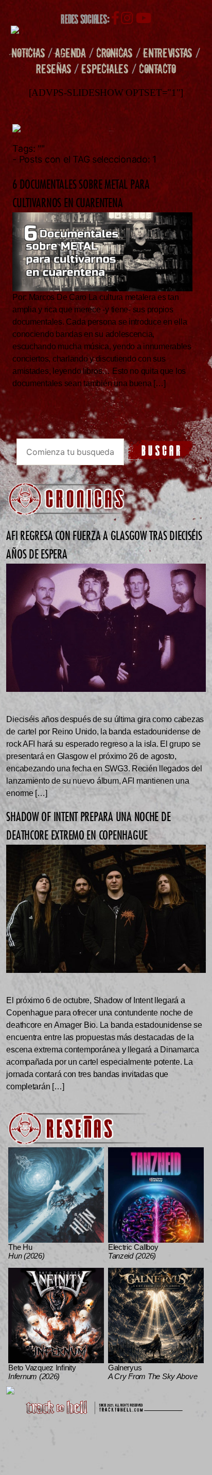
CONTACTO (157, 68)
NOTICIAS (28, 53)
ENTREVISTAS (167, 53)
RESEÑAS (53, 68)
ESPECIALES (104, 68)
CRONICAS (114, 53)
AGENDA (70, 53)
